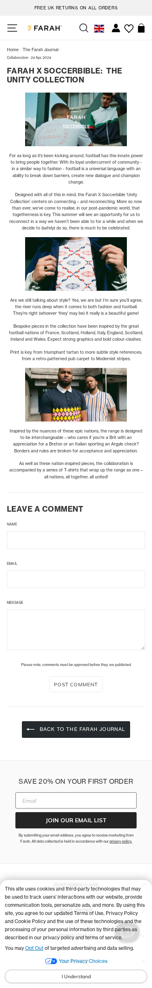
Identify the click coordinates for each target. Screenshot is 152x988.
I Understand (76, 976)
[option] (76, 6)
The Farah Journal (40, 49)
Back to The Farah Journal (81, 729)
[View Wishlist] (129, 25)
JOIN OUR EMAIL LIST (76, 820)
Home (13, 49)
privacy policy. (120, 841)
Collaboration (17, 58)
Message (15, 603)
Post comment (76, 684)
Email (12, 564)
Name (12, 524)
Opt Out (34, 948)
